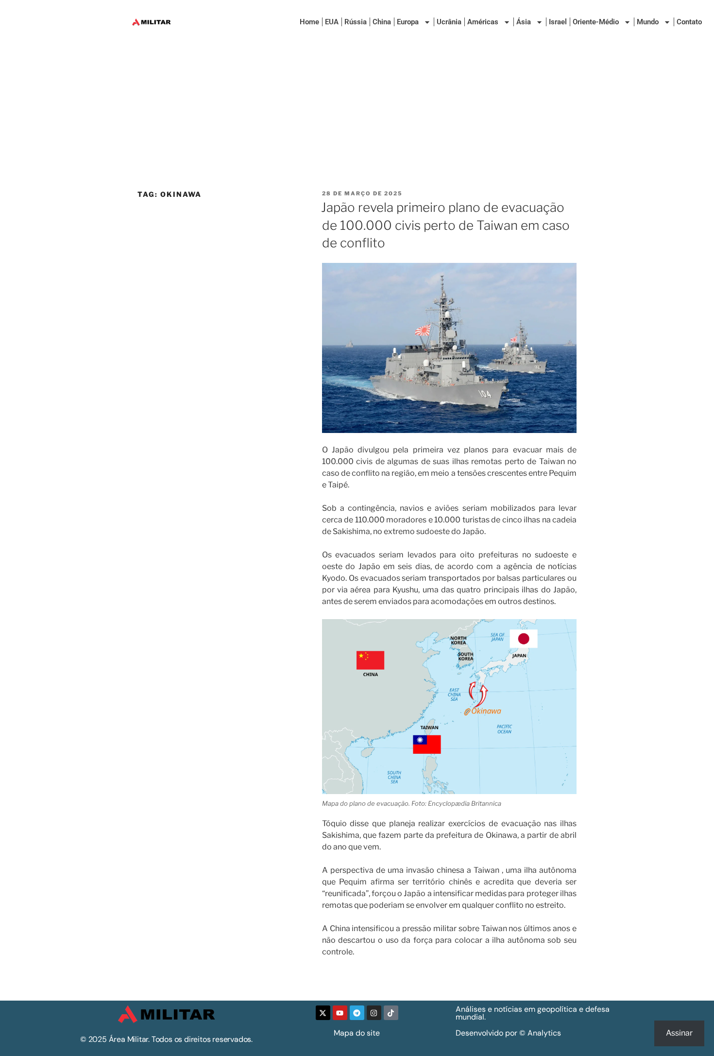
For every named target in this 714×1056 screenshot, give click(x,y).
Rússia (355, 21)
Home (309, 21)
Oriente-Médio (596, 21)
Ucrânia (449, 21)
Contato (689, 21)
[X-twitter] (323, 1012)
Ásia (523, 21)
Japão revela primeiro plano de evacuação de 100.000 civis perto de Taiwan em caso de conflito (445, 225)
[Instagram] (374, 1012)
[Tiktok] (391, 1012)
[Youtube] (340, 1012)
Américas (482, 21)
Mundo (648, 21)
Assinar (679, 1033)
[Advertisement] (357, 117)
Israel (558, 21)
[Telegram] (357, 1012)
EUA (332, 21)
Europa (408, 21)
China (382, 21)
